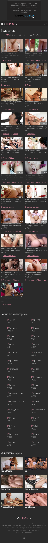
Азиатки (6, 134)
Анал (29, 85)
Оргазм (18, 231)
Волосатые (41, 61)
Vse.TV (24, 518)
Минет (15, 134)
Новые (24, 35)
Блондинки (31, 134)
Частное (30, 61)
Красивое (31, 280)
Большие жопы (9, 109)
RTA (24, 538)
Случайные (37, 35)
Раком (16, 280)
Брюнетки (7, 280)
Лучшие (12, 35)
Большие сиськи (9, 61)
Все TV (9, 23)
